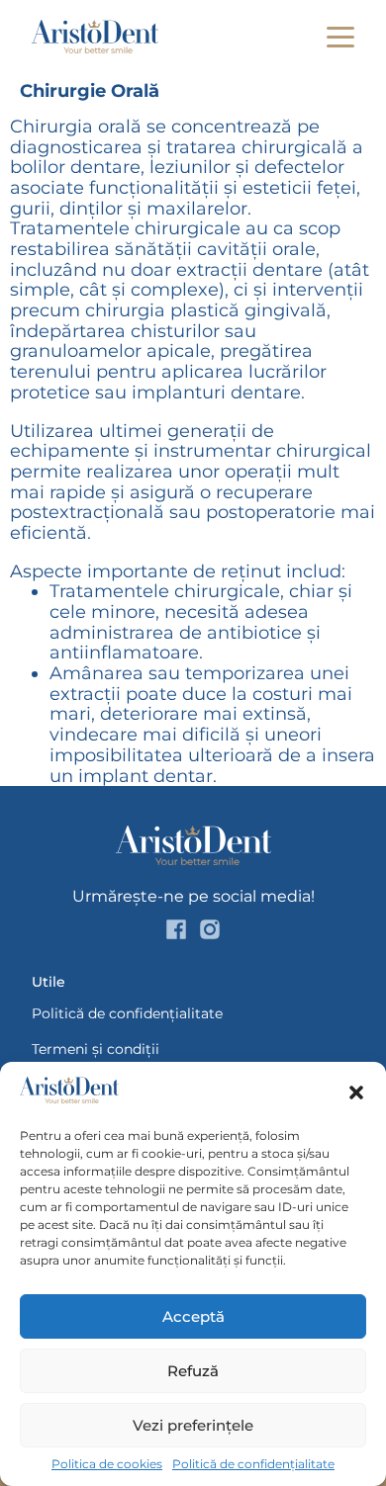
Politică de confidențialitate (253, 1464)
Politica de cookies (106, 1464)
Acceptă (193, 1316)
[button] (356, 1092)
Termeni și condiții (95, 1049)
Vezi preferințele (193, 1425)
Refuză (193, 1370)
